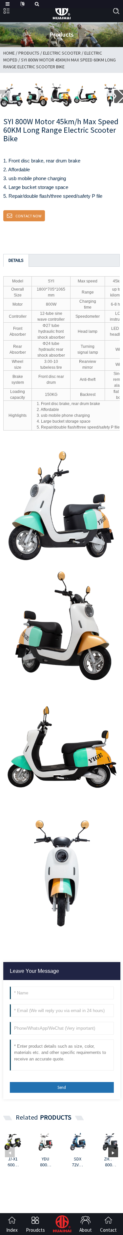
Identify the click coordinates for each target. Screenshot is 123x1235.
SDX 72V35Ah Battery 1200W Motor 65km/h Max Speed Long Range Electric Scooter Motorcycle (78, 1162)
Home (9, 53)
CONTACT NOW (28, 215)
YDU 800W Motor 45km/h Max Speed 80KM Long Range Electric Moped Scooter (45, 1162)
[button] (46, 99)
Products (28, 53)
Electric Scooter (62, 53)
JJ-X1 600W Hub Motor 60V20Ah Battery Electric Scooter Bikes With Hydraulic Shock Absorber (13, 1162)
